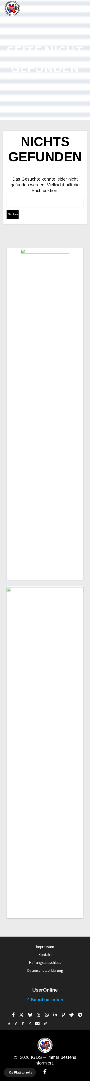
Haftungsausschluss (45, 962)
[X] (21, 1015)
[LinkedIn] (55, 1015)
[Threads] (39, 1015)
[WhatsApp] (47, 1015)
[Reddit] (71, 1015)
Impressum (45, 946)
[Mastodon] (23, 1023)
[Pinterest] (63, 1015)
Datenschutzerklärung (45, 970)
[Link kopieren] (46, 1023)
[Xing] (30, 1023)
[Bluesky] (30, 1015)
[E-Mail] (37, 1023)
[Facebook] (13, 1015)
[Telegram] (80, 1015)
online (45, 999)
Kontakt (45, 954)
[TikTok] (16, 1023)
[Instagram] (9, 1023)
